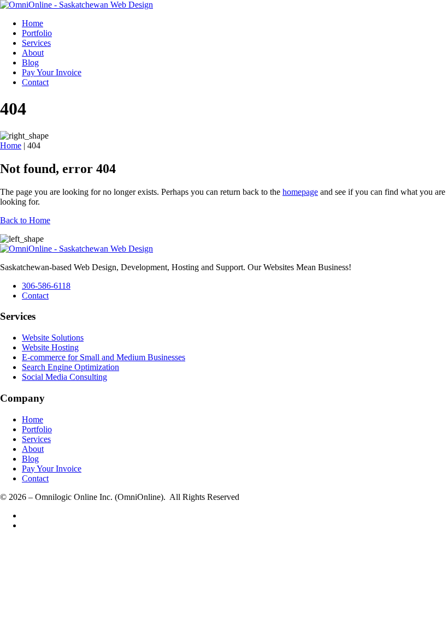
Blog (30, 62)
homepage (300, 191)
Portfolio (37, 33)
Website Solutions (53, 337)
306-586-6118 (46, 285)
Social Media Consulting (64, 376)
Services (36, 42)
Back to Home (25, 220)
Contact (35, 82)
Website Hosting (50, 347)
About (33, 52)
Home (32, 23)
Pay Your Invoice (51, 72)
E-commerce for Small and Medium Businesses (103, 357)
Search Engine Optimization (70, 367)
